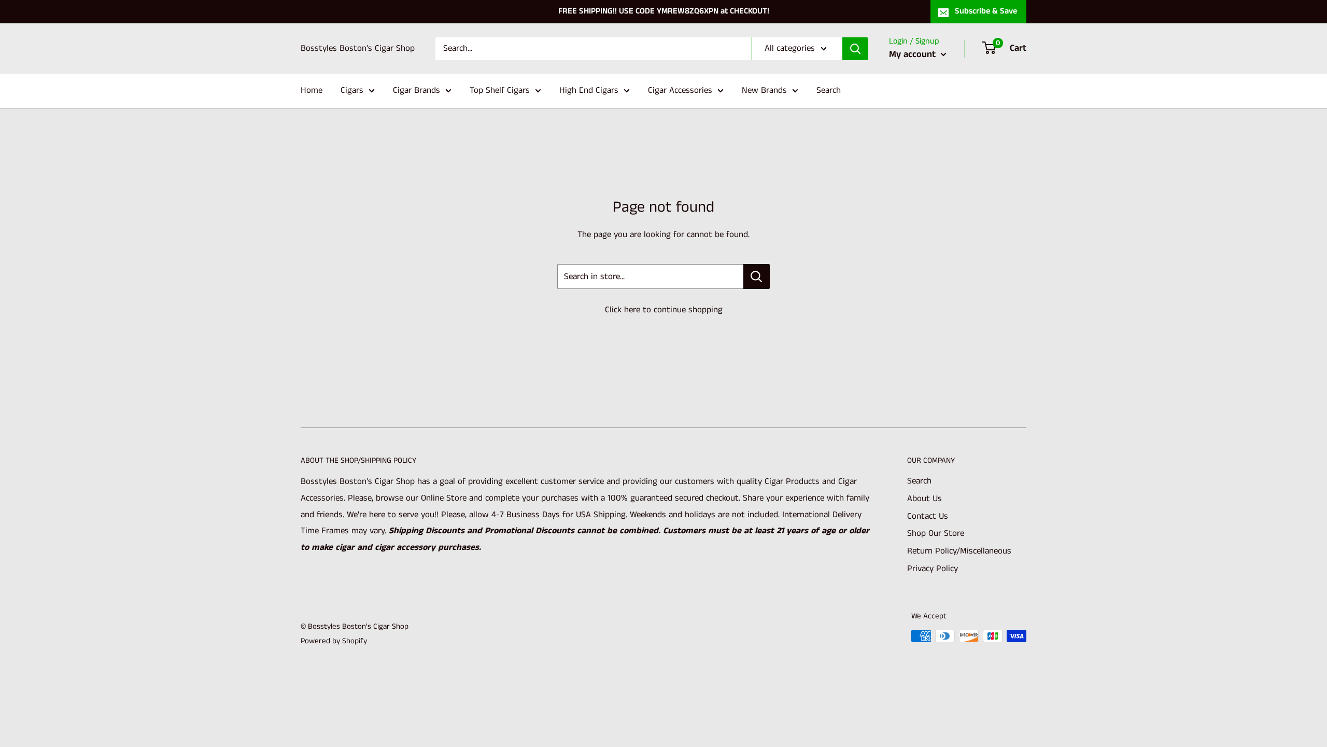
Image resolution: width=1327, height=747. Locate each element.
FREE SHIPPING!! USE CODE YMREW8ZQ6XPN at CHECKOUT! (663, 11)
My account (913, 54)
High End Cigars (588, 90)
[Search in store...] (756, 276)
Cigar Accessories (680, 90)
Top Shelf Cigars (500, 90)
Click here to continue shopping (664, 309)
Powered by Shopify (334, 640)
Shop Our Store (935, 533)
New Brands (764, 90)
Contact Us (927, 516)
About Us (924, 498)
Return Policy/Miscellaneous (959, 551)
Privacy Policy (932, 568)
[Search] (855, 48)
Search (828, 90)
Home (311, 90)
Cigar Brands (416, 90)
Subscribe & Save (986, 11)
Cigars (352, 90)
